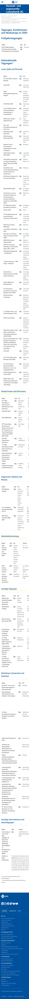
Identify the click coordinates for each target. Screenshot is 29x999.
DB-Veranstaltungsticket (7, 960)
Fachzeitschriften (5, 985)
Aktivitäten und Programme (8, 940)
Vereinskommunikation (6, 924)
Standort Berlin (4, 927)
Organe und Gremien (6, 920)
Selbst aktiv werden (5, 942)
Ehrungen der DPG (5, 967)
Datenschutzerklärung (18, 996)
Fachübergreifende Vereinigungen (9, 936)
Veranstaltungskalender (6, 21)
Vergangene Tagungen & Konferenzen (19, 21)
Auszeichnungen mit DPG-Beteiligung (10, 975)
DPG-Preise (4, 969)
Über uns (3, 916)
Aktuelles (3, 979)
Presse (19, 911)
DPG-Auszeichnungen (6, 963)
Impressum (4, 996)
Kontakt (3, 929)
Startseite (5, 15)
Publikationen (4, 981)
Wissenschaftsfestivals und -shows (9, 946)
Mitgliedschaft (12, 911)
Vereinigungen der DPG (12, 15)
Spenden (4, 911)
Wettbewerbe (4, 952)
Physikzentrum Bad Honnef (7, 926)
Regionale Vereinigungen (7, 938)
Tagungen (3, 944)
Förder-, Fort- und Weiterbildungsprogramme (12, 948)
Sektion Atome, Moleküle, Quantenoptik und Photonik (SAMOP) (13, 18)
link (21, 47)
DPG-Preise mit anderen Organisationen (10, 971)
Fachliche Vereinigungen (6, 17)
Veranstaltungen (5, 956)
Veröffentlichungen (6, 977)
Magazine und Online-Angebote (8, 983)
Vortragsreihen (4, 950)
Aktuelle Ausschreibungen (7, 965)
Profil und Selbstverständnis (8, 918)
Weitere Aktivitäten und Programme (9, 954)
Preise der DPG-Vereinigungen (8, 973)
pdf (21, 49)
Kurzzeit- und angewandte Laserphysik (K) (9, 20)
